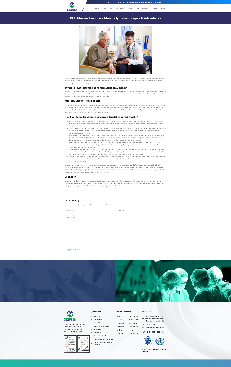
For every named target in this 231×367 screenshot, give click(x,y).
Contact (162, 8)
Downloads (145, 8)
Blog (111, 8)
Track (137, 8)
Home (97, 8)
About (104, 8)
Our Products (120, 8)
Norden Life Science (153, 349)
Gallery (130, 8)
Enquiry (154, 8)
